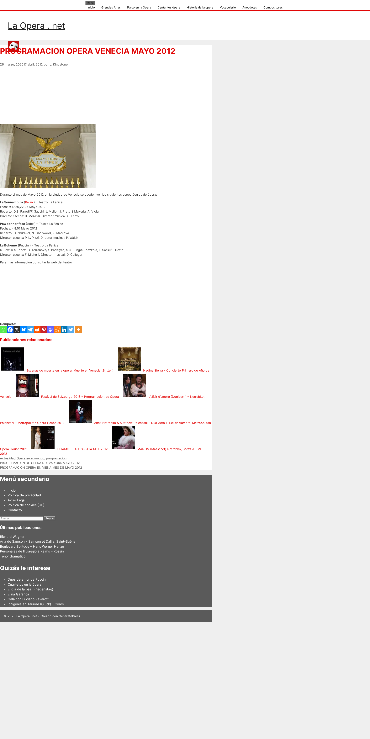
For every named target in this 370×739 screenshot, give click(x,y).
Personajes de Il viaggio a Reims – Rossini (32, 551)
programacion (56, 458)
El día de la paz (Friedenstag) (30, 589)
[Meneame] (57, 329)
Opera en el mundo (30, 458)
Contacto (15, 510)
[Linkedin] (64, 329)
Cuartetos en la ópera (24, 584)
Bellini (29, 202)
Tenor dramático (12, 556)
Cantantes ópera (169, 7)
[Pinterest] (43, 329)
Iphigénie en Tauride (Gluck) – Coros (36, 604)
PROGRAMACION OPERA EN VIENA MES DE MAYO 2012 (41, 467)
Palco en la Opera (139, 7)
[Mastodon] (50, 329)
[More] (78, 329)
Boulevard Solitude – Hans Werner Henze (32, 546)
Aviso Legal (16, 500)
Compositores (273, 7)
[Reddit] (37, 329)
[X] (16, 329)
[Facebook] (10, 329)
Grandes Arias (111, 7)
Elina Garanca (18, 594)
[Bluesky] (23, 329)
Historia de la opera (200, 7)
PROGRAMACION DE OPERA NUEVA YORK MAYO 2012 (40, 463)
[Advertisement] (106, 94)
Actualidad (8, 458)
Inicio (91, 7)
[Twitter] (70, 329)
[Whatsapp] (3, 329)
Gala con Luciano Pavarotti (28, 599)
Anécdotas (249, 7)
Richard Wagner (12, 537)
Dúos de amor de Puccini (27, 579)
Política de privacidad (24, 495)
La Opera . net (36, 25)
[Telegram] (30, 329)
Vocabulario (228, 7)
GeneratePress (69, 616)
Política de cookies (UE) (26, 505)
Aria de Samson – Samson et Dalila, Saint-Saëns (37, 541)
